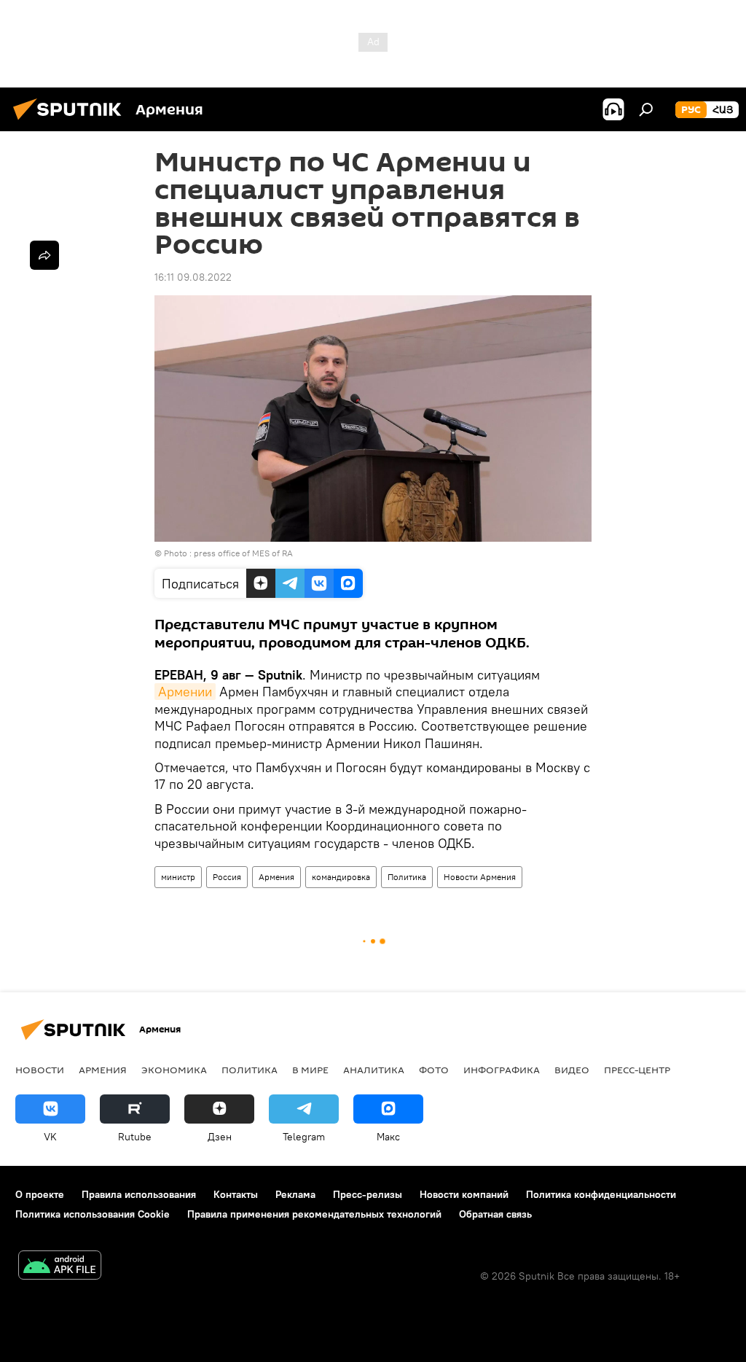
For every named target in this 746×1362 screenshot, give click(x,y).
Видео (571, 1069)
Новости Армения (480, 876)
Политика (407, 876)
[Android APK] (59, 1266)
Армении (185, 691)
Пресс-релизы (367, 1194)
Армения (276, 876)
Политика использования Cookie (92, 1214)
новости (39, 1069)
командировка (341, 876)
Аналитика (373, 1069)
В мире (310, 1069)
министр (178, 876)
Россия (227, 876)
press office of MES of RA (243, 553)
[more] (44, 255)
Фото (434, 1069)
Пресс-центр (637, 1069)
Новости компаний (464, 1194)
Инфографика (501, 1069)
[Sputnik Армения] (71, 121)
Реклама (295, 1194)
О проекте (39, 1194)
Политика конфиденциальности (601, 1194)
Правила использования (139, 1194)
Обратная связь (495, 1214)
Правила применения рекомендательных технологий (314, 1214)
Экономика (174, 1069)
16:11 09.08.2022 (193, 277)
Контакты (235, 1194)
